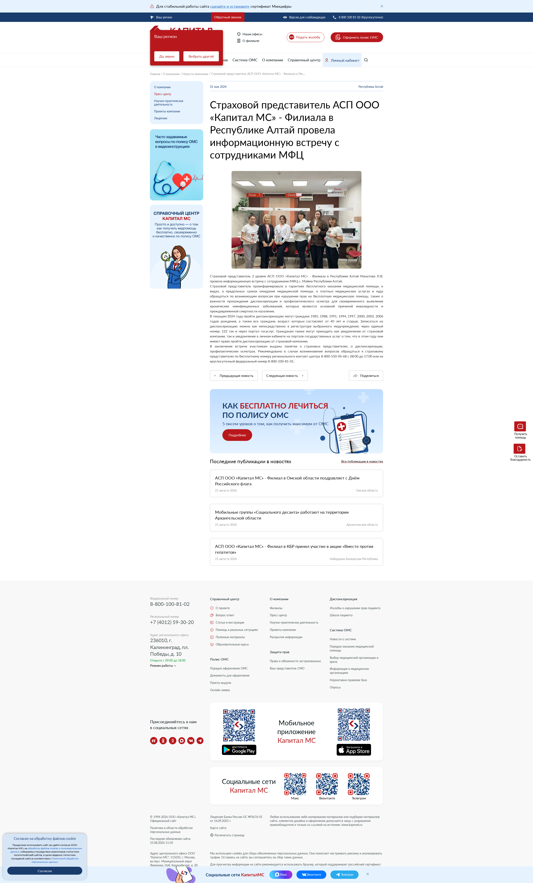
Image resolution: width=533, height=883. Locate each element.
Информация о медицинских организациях (349, 670)
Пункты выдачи (220, 682)
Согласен (45, 871)
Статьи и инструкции (230, 622)
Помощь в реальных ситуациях (237, 629)
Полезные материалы (230, 637)
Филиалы (276, 608)
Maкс (295, 798)
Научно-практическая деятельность (168, 102)
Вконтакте (327, 798)
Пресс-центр (162, 94)
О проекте (223, 608)
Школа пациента (341, 615)
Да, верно (166, 56)
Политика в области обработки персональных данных (171, 830)
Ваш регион (164, 17)
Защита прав (279, 652)
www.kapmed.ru (351, 824)
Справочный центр (304, 60)
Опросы (335, 687)
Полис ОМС (219, 659)
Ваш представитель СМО (287, 668)
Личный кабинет (345, 60)
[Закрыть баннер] (382, 6)
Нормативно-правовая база (348, 680)
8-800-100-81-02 (170, 604)
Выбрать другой (201, 56)
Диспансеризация (343, 599)
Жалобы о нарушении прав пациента (355, 608)
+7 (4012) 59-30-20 (172, 622)
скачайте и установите (229, 6)
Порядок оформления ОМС (229, 668)
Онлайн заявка (220, 690)
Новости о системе (343, 639)
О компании (272, 60)
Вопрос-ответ (225, 615)
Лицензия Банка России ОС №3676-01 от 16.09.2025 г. (236, 819)
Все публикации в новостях (362, 461)
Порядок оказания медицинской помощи (352, 648)
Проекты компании (167, 111)
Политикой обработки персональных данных (55, 860)
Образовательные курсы (232, 644)
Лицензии (160, 118)
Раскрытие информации (286, 637)
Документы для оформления (229, 675)
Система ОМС (245, 60)
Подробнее (237, 435)
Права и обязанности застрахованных (295, 661)
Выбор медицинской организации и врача (354, 659)
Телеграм (359, 798)
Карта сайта (218, 828)
